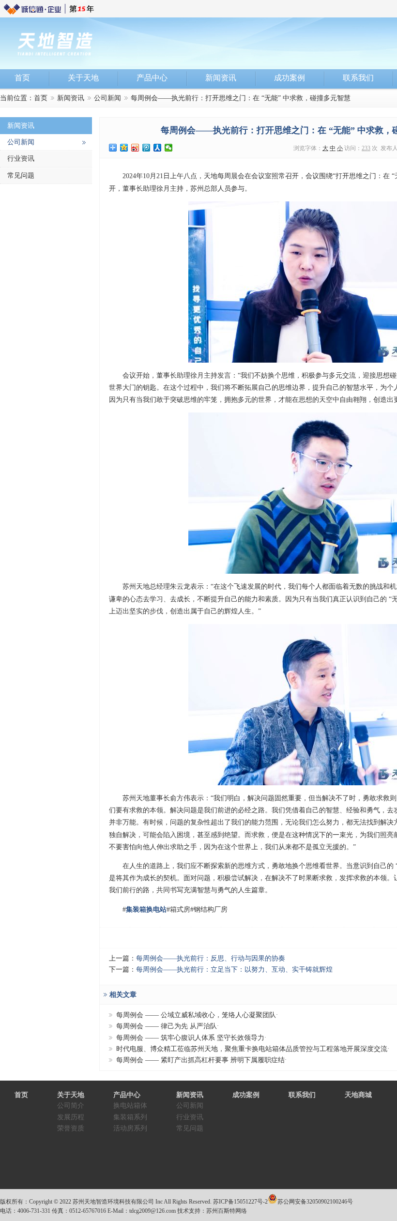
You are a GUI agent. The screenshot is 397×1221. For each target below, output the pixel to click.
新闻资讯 (70, 98)
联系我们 (302, 1095)
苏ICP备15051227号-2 (240, 1201)
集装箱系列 (130, 1117)
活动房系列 (130, 1128)
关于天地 (70, 1095)
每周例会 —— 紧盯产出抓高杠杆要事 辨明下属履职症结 (200, 1060)
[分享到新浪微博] (135, 148)
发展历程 (70, 1117)
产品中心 (126, 1095)
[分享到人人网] (157, 148)
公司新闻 (107, 98)
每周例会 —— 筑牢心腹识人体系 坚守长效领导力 (190, 1037)
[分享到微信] (169, 148)
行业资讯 (20, 158)
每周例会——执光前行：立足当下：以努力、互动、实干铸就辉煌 (234, 969)
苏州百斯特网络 (226, 1210)
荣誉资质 (70, 1128)
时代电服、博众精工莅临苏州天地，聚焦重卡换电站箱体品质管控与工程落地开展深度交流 (251, 1049)
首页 (40, 98)
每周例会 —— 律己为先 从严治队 (166, 1026)
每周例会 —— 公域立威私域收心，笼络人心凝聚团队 (196, 1015)
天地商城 (358, 1095)
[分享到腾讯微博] (146, 148)
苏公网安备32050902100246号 (315, 1201)
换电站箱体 (130, 1105)
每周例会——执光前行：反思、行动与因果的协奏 (210, 958)
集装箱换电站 (146, 909)
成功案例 (246, 1095)
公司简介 (70, 1105)
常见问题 (20, 175)
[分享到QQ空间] (124, 148)
